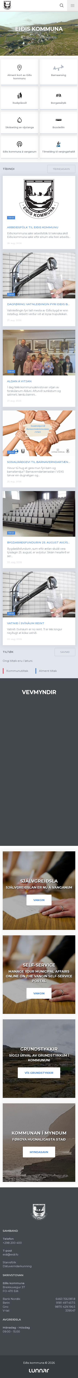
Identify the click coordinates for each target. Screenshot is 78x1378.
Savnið (65, 651)
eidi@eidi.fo (10, 1254)
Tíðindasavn (61, 168)
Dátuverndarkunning (17, 1266)
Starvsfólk (9, 1262)
